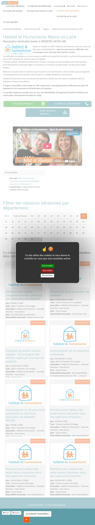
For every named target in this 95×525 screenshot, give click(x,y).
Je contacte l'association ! (37, 514)
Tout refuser (47, 271)
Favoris (7, 513)
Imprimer (17, 513)
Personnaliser (47, 275)
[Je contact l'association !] (27, 520)
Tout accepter (47, 266)
